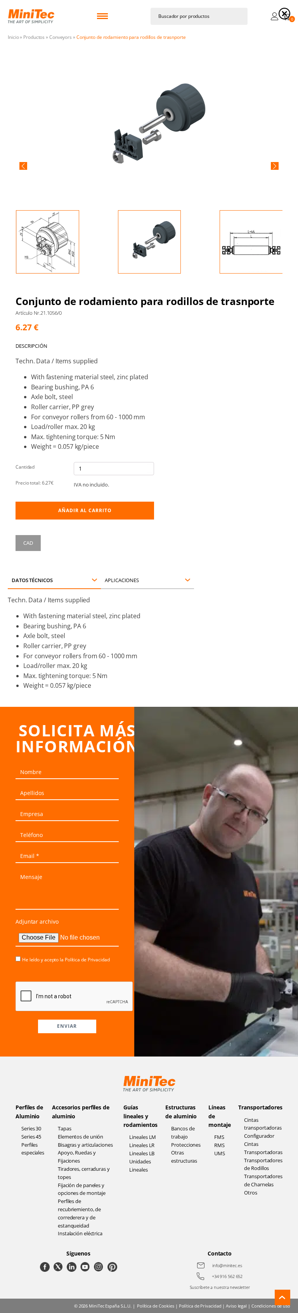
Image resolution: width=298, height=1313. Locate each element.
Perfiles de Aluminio (29, 1111)
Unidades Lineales (140, 1165)
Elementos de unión (80, 1136)
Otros (250, 1192)
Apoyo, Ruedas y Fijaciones (77, 1156)
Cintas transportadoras (263, 1124)
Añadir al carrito (85, 510)
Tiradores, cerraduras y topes (84, 1172)
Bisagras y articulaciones (85, 1144)
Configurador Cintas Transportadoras (263, 1144)
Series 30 (31, 1128)
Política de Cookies (155, 1306)
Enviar (67, 1026)
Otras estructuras (184, 1156)
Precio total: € (35, 483)
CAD (28, 542)
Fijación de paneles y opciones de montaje (82, 1189)
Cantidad (25, 467)
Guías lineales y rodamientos (140, 1116)
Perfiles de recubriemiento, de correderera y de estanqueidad (79, 1213)
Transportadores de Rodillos (263, 1164)
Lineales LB (141, 1153)
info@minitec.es (227, 1265)
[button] (23, 166)
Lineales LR (141, 1145)
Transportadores (260, 1107)
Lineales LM (142, 1136)
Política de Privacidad (87, 959)
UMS (219, 1153)
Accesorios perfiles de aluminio (80, 1111)
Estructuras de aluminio (181, 1111)
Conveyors (60, 37)
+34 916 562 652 (227, 1276)
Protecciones (186, 1144)
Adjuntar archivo (37, 921)
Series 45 (31, 1136)
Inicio (13, 37)
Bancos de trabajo (182, 1132)
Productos (34, 37)
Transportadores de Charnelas (263, 1180)
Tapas (64, 1128)
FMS (219, 1136)
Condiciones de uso (270, 1306)
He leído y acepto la (66, 959)
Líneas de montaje (219, 1116)
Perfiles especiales (32, 1148)
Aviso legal (236, 1306)
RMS (219, 1145)
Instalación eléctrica (80, 1233)
